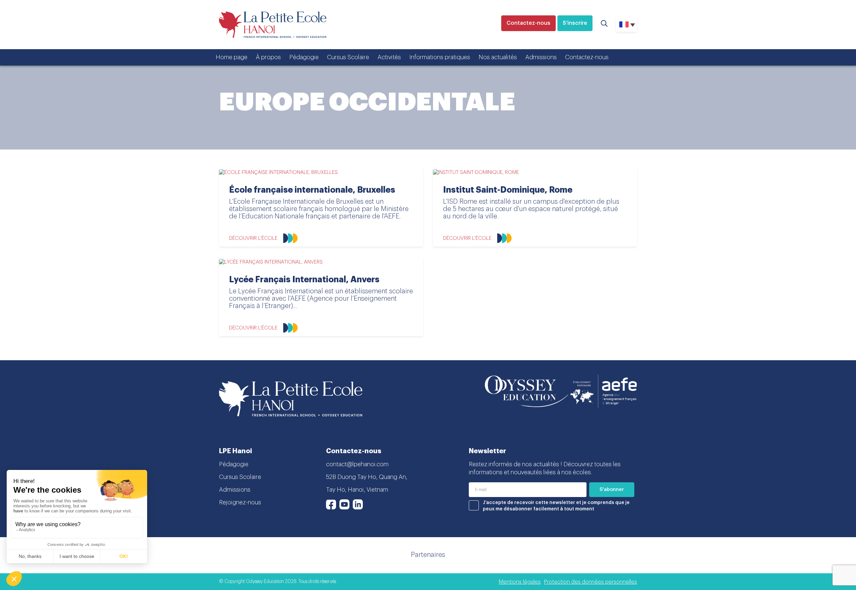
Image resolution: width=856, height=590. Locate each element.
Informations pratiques (439, 57)
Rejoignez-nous (240, 502)
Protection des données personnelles (590, 582)
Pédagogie (304, 57)
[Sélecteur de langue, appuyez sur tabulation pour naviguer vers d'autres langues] (626, 24)
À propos (268, 57)
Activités (389, 57)
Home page (231, 57)
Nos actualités (497, 57)
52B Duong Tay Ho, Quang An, (366, 477)
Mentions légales (520, 582)
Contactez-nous (528, 23)
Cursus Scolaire (348, 57)
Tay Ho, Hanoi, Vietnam (357, 490)
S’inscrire (575, 23)
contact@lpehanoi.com (357, 464)
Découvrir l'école (253, 238)
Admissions (541, 57)
